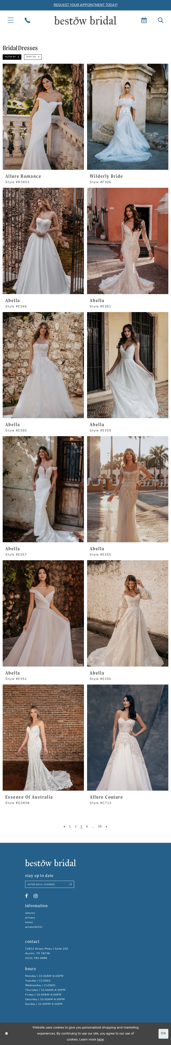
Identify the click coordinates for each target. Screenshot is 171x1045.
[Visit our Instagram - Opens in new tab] (36, 896)
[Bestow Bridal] (85, 20)
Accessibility (34, 927)
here (100, 1039)
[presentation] (43, 117)
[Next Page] (106, 827)
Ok (163, 1033)
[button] (12, 57)
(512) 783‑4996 (36, 958)
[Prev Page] (64, 827)
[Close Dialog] (7, 1034)
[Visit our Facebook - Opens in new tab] (26, 896)
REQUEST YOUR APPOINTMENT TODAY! (85, 5)
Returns (30, 913)
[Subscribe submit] (70, 884)
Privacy (30, 917)
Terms (29, 922)
